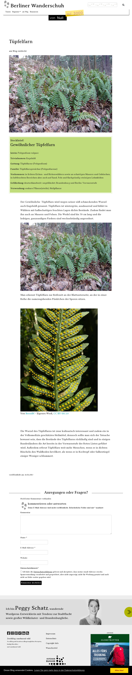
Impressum (50, 634)
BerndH (30, 413)
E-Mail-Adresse (27, 548)
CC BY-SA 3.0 (61, 413)
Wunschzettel (51, 648)
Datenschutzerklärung (43, 572)
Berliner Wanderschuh (37, 5)
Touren (8, 12)
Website (23, 558)
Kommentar (25, 512)
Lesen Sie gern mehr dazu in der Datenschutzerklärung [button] (59, 670)
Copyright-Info (52, 643)
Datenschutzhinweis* (29, 568)
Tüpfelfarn (20, 41)
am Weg (25, 12)
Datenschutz (51, 638)
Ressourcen (34, 12)
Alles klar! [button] (119, 670)
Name (23, 538)
